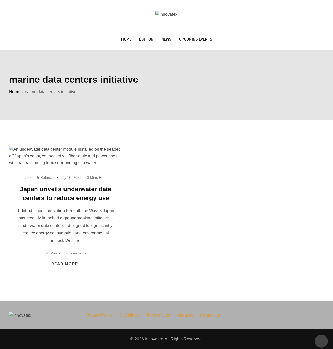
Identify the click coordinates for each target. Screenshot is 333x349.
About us (185, 315)
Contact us (210, 315)
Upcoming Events (195, 39)
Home (126, 39)
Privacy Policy (99, 315)
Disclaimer (129, 315)
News (166, 39)
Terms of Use (158, 315)
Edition (146, 39)
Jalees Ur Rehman (39, 177)
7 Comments (75, 253)
